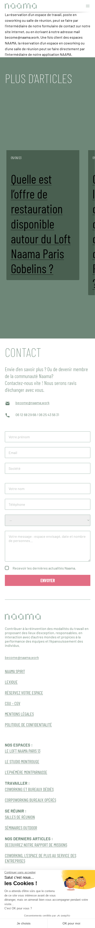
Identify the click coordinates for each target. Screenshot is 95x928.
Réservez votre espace (24, 692)
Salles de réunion (20, 817)
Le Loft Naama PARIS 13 (22, 750)
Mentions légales (19, 714)
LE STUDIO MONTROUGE (22, 761)
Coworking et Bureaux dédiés (29, 789)
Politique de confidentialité (28, 724)
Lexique (11, 682)
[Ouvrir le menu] (87, 6)
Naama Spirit (15, 671)
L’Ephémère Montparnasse (26, 772)
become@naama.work (32, 402)
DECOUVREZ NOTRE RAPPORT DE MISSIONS (36, 844)
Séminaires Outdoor (21, 827)
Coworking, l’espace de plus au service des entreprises (40, 858)
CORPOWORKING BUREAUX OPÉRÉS (30, 800)
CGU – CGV (12, 703)
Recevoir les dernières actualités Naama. (44, 568)
